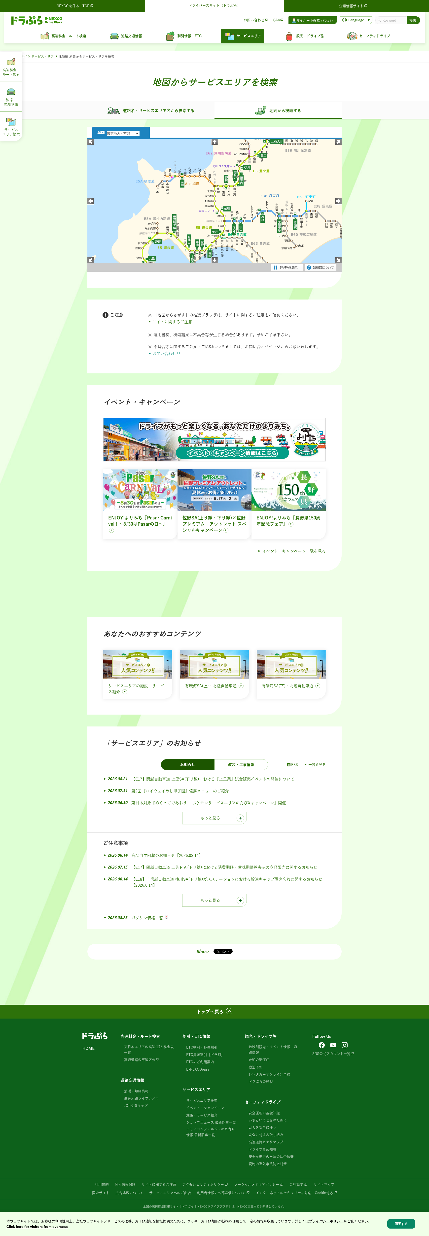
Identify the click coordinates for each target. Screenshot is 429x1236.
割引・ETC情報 (196, 1036)
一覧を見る (317, 764)
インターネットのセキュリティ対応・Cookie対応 (294, 1193)
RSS (294, 764)
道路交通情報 (132, 1080)
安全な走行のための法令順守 (271, 1156)
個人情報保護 (125, 1184)
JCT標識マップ (136, 1105)
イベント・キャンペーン (205, 1108)
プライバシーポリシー (326, 1221)
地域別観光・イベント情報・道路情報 (273, 1049)
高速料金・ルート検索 (140, 1036)
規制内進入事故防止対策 (268, 1164)
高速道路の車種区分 (139, 1059)
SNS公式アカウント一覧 (331, 1053)
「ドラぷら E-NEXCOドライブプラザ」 (205, 1206)
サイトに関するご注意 (172, 322)
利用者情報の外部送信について (221, 1193)
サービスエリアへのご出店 (170, 1193)
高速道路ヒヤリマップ (266, 1142)
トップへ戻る (210, 1011)
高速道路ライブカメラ (141, 1098)
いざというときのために (268, 1120)
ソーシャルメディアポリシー (256, 1184)
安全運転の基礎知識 (264, 1113)
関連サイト (100, 1193)
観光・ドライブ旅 (261, 1036)
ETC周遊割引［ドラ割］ (205, 1054)
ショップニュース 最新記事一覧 (211, 1122)
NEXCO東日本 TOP (73, 6)
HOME (88, 1048)
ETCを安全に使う (262, 1127)
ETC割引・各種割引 (201, 1047)
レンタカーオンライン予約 (269, 1074)
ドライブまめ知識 (262, 1149)
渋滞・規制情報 (136, 1091)
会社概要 (296, 1184)
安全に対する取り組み (266, 1135)
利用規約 (102, 1184)
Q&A (276, 20)
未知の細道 (257, 1059)
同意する (401, 1224)
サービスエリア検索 (201, 1100)
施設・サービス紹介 (201, 1115)
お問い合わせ (254, 20)
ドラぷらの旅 (259, 1081)
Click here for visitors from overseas (37, 1227)
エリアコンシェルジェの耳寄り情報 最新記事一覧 (210, 1131)
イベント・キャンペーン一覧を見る (294, 551)
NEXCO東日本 (246, 1206)
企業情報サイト (351, 6)
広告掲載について (129, 1193)
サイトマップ (324, 1184)
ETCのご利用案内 (200, 1062)
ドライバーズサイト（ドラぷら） (214, 5)
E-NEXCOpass (197, 1069)
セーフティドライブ (263, 1102)
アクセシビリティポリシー (203, 1184)
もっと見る (210, 818)
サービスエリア (42, 56)
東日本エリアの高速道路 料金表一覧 (149, 1049)
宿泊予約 (255, 1067)
